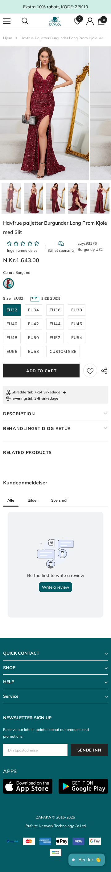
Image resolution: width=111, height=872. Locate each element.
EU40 (11, 323)
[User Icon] (90, 21)
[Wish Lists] (90, 370)
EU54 (76, 337)
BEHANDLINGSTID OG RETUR (37, 428)
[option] (44, 113)
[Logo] (54, 21)
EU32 (11, 309)
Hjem (7, 38)
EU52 (55, 337)
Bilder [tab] (33, 500)
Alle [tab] (10, 500)
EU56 (11, 351)
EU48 (11, 337)
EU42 (33, 323)
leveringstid (22, 398)
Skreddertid (22, 392)
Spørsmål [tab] (59, 500)
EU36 (55, 309)
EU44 (55, 323)
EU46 (76, 323)
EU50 (33, 337)
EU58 (33, 351)
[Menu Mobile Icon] (6, 21)
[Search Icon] (31, 21)
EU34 (33, 309)
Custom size (63, 351)
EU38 (76, 309)
